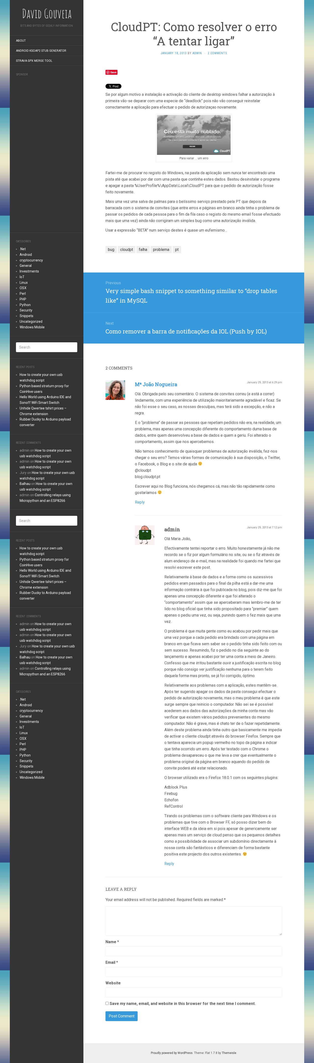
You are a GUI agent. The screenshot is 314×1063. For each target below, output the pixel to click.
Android (26, 255)
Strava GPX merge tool (34, 60)
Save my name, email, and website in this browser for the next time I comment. (183, 1003)
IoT (22, 277)
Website (113, 983)
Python (25, 305)
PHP (23, 299)
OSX (23, 288)
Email (111, 962)
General (26, 266)
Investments (29, 271)
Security (26, 310)
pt (177, 249)
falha (143, 249)
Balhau (25, 484)
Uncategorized (31, 321)
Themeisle (229, 1053)
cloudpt (126, 249)
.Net (23, 249)
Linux (24, 282)
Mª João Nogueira (156, 384)
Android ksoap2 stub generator (41, 50)
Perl (23, 294)
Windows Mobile (32, 327)
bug (111, 249)
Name (112, 941)
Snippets (26, 316)
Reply (140, 502)
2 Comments (217, 53)
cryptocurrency (31, 260)
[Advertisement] (46, 152)
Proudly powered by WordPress (172, 1053)
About (21, 40)
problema (161, 249)
